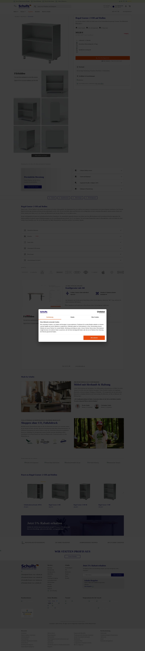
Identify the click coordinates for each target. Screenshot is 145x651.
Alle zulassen (94, 337)
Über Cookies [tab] (95, 317)
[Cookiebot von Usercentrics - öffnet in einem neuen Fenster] (98, 312)
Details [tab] (72, 317)
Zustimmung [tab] (49, 317)
